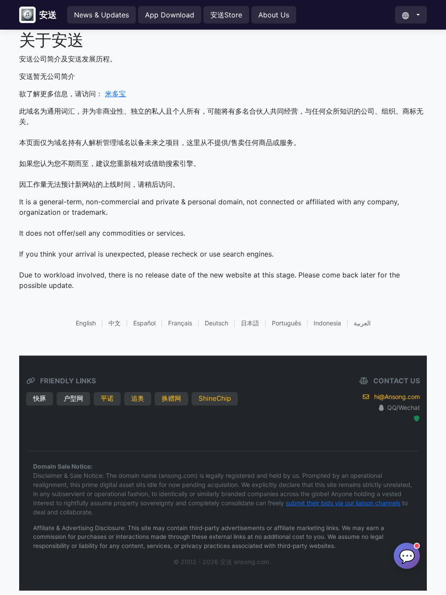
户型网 (73, 398)
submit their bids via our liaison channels (343, 503)
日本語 (250, 323)
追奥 (137, 398)
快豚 (39, 398)
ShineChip (215, 398)
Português (286, 323)
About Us (273, 14)
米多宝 (115, 93)
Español (144, 323)
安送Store (226, 14)
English (86, 323)
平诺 (107, 398)
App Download (169, 14)
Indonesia (327, 323)
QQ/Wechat (403, 407)
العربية (362, 323)
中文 (114, 323)
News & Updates (101, 14)
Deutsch (216, 323)
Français (180, 323)
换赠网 (171, 398)
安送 (48, 15)
